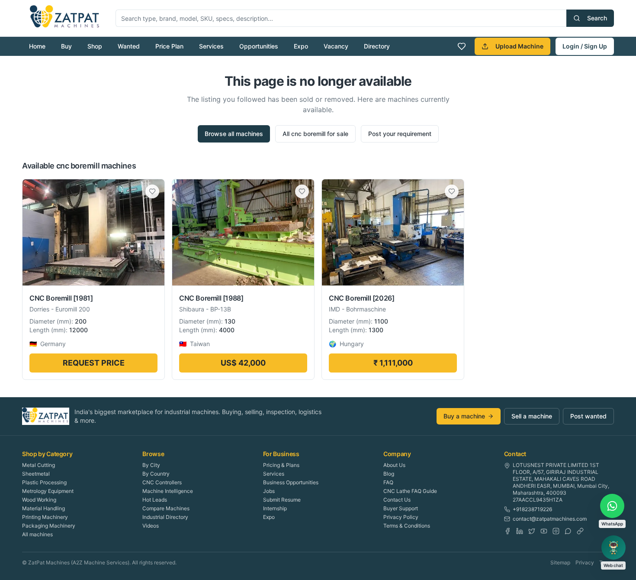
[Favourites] (461, 46)
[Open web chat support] (613, 547)
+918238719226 (532, 509)
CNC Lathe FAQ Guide (410, 491)
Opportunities (258, 46)
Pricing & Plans (281, 465)
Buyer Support (400, 508)
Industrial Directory (165, 517)
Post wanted (588, 416)
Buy (66, 46)
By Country (156, 473)
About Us (394, 465)
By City (151, 465)
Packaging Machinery (48, 525)
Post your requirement (399, 133)
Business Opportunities (290, 482)
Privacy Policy (400, 517)
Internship (275, 508)
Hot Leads (154, 499)
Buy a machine (464, 416)
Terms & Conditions (406, 525)
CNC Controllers (162, 482)
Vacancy (336, 46)
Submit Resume (282, 499)
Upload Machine (519, 46)
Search (597, 18)
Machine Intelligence (167, 491)
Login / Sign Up (584, 46)
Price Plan (169, 46)
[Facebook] (507, 531)
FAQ (388, 482)
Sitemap (560, 562)
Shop (94, 46)
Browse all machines (234, 133)
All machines (37, 534)
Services (211, 46)
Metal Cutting (38, 465)
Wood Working (39, 499)
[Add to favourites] (152, 191)
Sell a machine (531, 416)
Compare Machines (166, 508)
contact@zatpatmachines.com (550, 518)
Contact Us (397, 499)
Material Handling (43, 508)
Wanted (129, 46)
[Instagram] (555, 531)
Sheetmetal (36, 473)
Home (37, 46)
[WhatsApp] (568, 531)
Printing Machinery (45, 517)
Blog (388, 473)
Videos (150, 525)
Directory (377, 46)
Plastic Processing (44, 482)
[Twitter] (531, 531)
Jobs (269, 491)
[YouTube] (543, 531)
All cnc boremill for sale (315, 133)
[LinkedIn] (519, 531)
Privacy (584, 562)
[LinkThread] (580, 531)
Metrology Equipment (48, 491)
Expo (301, 46)
